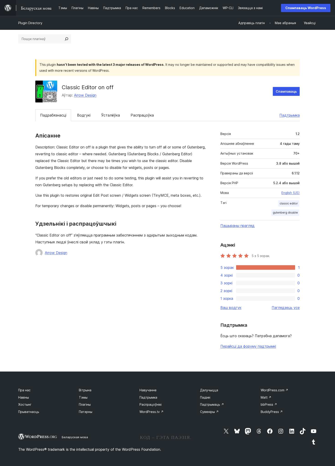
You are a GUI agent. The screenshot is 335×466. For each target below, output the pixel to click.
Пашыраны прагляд (237, 225)
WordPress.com (274, 390)
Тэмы (83, 397)
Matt (266, 397)
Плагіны (85, 404)
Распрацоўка (142, 115)
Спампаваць (286, 91)
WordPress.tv (151, 412)
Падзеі (205, 397)
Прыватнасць (28, 412)
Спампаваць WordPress (305, 8)
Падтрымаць (212, 404)
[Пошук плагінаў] (66, 38)
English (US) (290, 193)
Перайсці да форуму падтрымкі (248, 346)
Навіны (23, 397)
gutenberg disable (285, 212)
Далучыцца (209, 390)
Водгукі (83, 115)
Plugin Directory (30, 23)
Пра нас (24, 390)
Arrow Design (85, 95)
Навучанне (148, 390)
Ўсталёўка (110, 115)
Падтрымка (289, 115)
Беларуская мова (75, 437)
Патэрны (85, 412)
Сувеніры (209, 412)
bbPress (269, 404)
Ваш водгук (230, 307)
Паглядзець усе (286, 307)
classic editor (289, 203)
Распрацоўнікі (150, 404)
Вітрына (85, 390)
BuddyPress (272, 412)
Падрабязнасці (53, 115)
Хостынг (24, 404)
